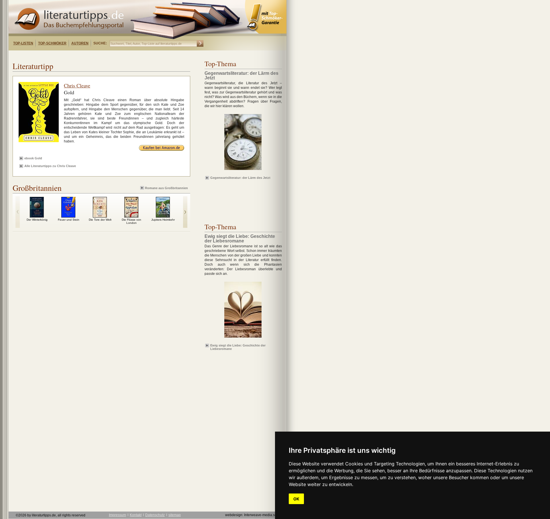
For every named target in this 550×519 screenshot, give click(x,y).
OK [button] (296, 498)
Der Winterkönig (37, 219)
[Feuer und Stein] (68, 216)
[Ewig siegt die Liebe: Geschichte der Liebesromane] (243, 338)
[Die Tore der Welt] (100, 216)
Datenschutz (155, 515)
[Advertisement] (82, 55)
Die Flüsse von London (131, 221)
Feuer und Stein (68, 219)
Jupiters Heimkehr (163, 219)
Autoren (80, 43)
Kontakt (136, 515)
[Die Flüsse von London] (131, 216)
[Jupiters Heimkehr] (163, 216)
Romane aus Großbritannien (166, 188)
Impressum (117, 515)
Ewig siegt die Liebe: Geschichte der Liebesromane (238, 347)
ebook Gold (33, 158)
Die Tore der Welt (100, 219)
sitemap (174, 515)
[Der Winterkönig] (37, 216)
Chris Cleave (77, 85)
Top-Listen (23, 43)
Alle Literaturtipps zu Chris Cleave (50, 166)
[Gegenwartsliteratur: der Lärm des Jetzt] (243, 170)
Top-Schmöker (52, 43)
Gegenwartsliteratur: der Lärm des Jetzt (240, 177)
